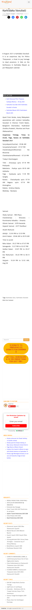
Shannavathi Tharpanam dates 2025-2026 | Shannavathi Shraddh (17, 565)
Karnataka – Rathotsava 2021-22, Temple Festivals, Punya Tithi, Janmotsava (16, 591)
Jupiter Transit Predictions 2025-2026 (17, 513)
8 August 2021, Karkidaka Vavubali (14, 9)
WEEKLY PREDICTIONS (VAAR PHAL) (17, 500)
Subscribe (16, 426)
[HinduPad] (6, 2)
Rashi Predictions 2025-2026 (15, 518)
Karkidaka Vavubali (22, 297)
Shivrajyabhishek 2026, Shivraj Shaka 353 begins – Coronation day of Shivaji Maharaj (17, 541)
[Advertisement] (16, 36)
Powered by (11, 430)
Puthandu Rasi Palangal (13, 507)
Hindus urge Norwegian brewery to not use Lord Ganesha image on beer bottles (17, 456)
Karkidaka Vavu (11, 297)
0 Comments (6, 15)
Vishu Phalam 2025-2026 (14, 515)
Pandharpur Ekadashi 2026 (14, 548)
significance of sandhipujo (14, 587)
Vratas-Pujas (20, 13)
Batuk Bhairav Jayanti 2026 (14, 546)
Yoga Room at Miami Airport (15, 447)
